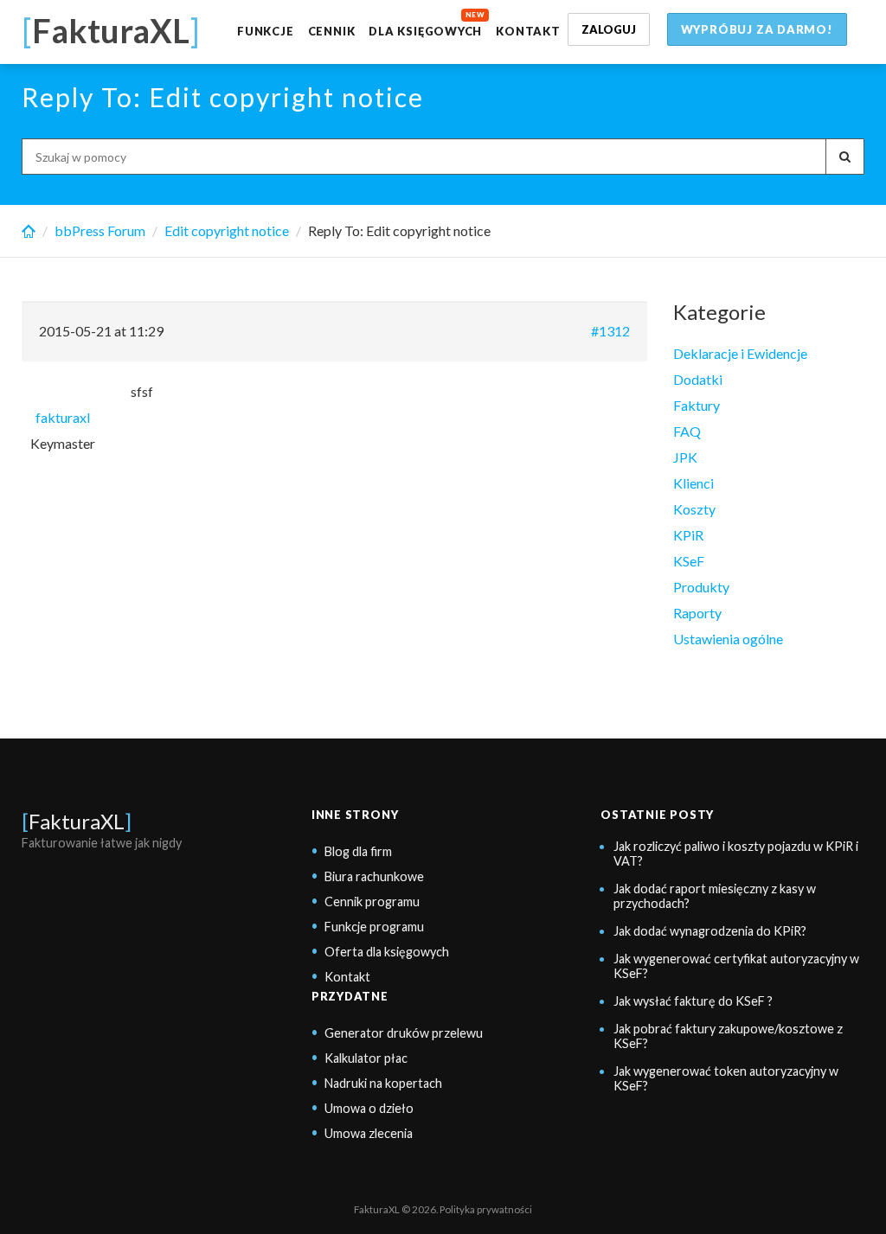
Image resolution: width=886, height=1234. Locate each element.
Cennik (332, 31)
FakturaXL (77, 821)
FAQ (687, 431)
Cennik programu (372, 901)
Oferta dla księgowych (386, 951)
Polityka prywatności (486, 1209)
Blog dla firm (358, 851)
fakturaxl (62, 417)
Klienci (693, 483)
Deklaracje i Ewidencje (740, 353)
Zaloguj (608, 29)
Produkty (701, 587)
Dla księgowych (425, 31)
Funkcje (265, 31)
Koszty (694, 509)
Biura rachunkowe (374, 876)
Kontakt (528, 31)
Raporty (697, 612)
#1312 (610, 331)
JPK (685, 457)
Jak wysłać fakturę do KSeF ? (693, 1001)
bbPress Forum (100, 230)
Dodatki (697, 379)
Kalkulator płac (366, 1058)
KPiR (688, 535)
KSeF (688, 561)
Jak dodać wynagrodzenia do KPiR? (709, 931)
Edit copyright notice (226, 230)
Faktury (696, 405)
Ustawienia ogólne (728, 638)
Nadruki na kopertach (383, 1083)
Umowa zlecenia (368, 1133)
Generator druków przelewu (403, 1033)
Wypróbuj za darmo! (757, 29)
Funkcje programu (374, 926)
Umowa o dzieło (369, 1108)
